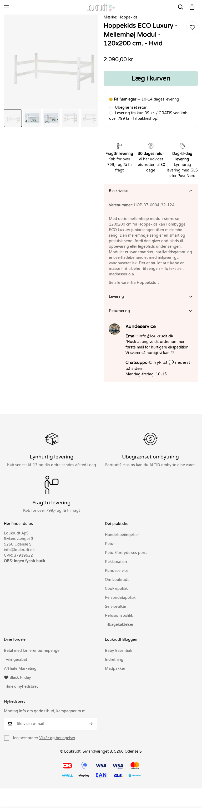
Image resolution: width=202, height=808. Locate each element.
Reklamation (116, 562)
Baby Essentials (119, 650)
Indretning (114, 659)
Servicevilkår (115, 606)
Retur (110, 544)
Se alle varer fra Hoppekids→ (134, 282)
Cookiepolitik (116, 588)
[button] (192, 7)
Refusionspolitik (119, 615)
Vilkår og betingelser (57, 738)
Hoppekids (128, 17)
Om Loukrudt (117, 579)
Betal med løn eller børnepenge (31, 650)
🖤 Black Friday (17, 677)
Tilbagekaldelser (119, 624)
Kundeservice (116, 570)
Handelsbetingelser (122, 535)
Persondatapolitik (120, 597)
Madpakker (115, 668)
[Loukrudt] (101, 7)
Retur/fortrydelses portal (126, 553)
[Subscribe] (91, 724)
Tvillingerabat (15, 659)
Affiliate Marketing (20, 668)
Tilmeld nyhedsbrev (21, 686)
